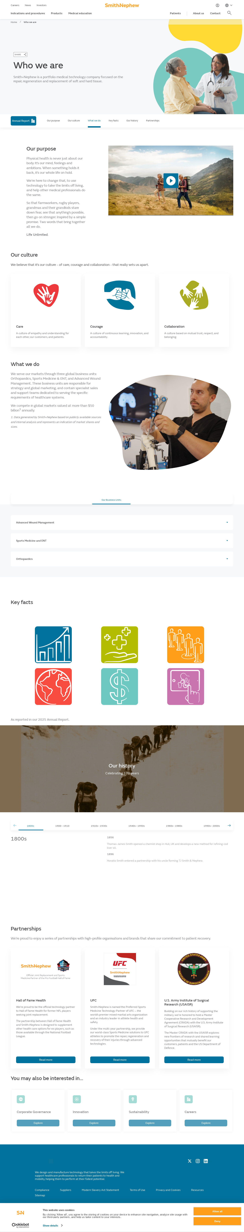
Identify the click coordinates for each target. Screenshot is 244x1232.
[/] (51, 1162)
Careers (15, 5)
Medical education (80, 13)
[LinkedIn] (206, 1162)
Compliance (42, 1190)
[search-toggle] (230, 14)
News (28, 5)
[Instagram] (198, 1162)
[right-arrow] (229, 825)
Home (14, 22)
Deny (217, 1221)
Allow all (217, 1211)
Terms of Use (137, 1190)
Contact (215, 13)
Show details (50, 1225)
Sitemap (40, 1195)
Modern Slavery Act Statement (100, 1190)
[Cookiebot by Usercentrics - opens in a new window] (20, 1225)
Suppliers (65, 1190)
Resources (197, 1190)
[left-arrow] (15, 825)
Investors (41, 5)
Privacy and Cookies (168, 1190)
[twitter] (190, 1162)
